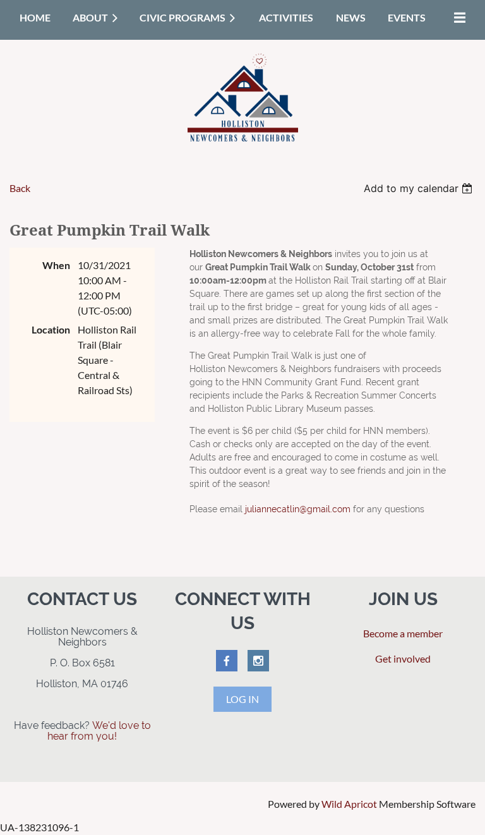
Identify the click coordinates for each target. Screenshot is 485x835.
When (56, 265)
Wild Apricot (349, 804)
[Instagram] (258, 660)
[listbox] (420, 188)
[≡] (457, 17)
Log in (242, 699)
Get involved (403, 658)
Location (51, 329)
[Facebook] (226, 660)
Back (19, 188)
